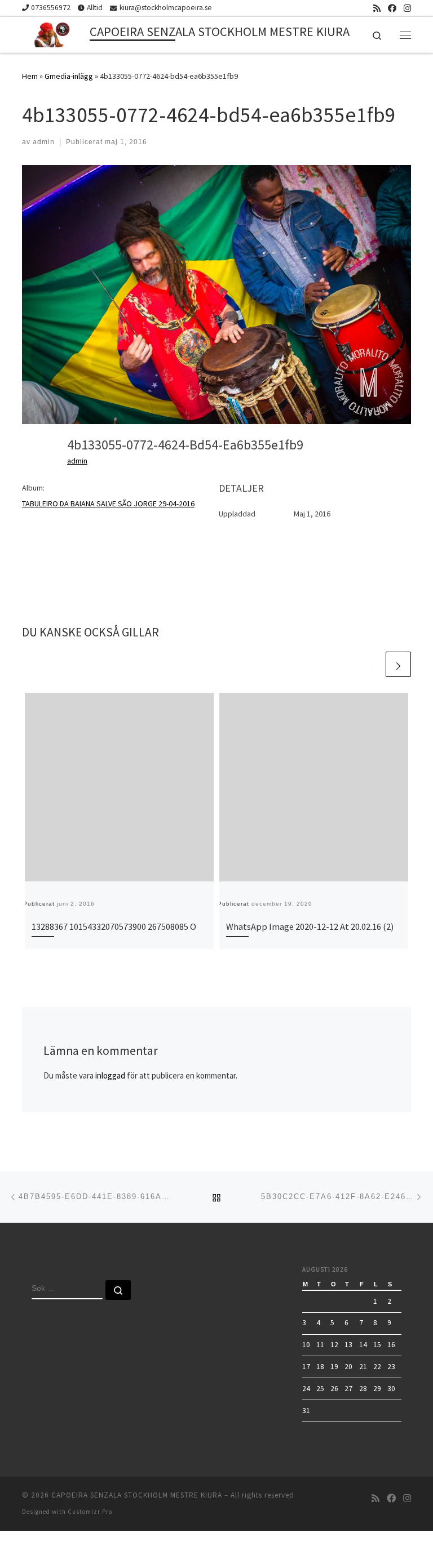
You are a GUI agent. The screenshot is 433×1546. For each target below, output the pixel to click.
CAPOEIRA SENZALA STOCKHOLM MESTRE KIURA (136, 1495)
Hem (30, 76)
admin (44, 142)
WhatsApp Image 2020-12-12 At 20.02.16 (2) (310, 926)
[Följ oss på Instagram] (407, 8)
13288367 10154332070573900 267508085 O (114, 926)
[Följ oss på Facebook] (392, 8)
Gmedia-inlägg (69, 76)
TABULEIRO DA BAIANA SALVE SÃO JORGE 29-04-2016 (108, 503)
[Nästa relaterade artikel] (398, 664)
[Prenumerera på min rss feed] (377, 8)
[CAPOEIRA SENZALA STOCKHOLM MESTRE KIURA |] (54, 33)
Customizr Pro (90, 1512)
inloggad (110, 1075)
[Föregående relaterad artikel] (371, 664)
